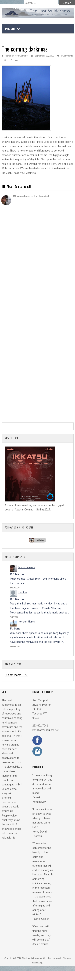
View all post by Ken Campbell (32, 196)
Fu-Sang (15, 628)
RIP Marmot (17, 574)
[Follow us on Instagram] (37, 755)
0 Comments (67, 56)
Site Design (37, 962)
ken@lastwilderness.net (45, 730)
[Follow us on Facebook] (37, 744)
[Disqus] (38, 267)
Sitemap (67, 958)
